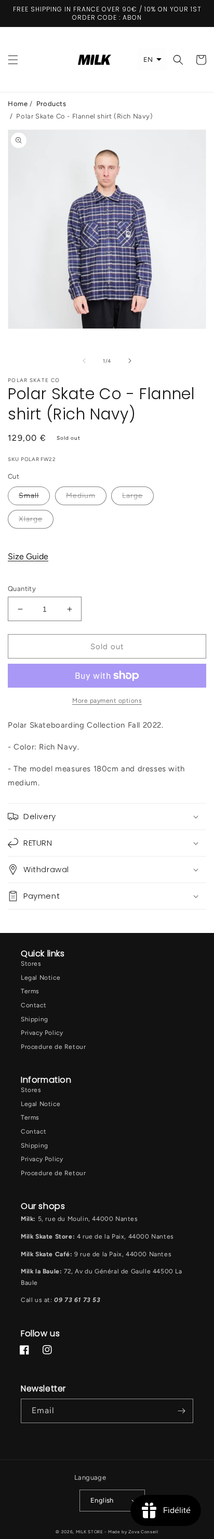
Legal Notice (40, 977)
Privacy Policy (42, 1032)
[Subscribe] (181, 1411)
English (102, 1500)
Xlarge (31, 519)
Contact (33, 1005)
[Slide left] (84, 360)
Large (132, 495)
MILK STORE (90, 1531)
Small (29, 495)
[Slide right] (129, 360)
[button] (13, 59)
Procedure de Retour (53, 1046)
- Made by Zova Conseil (131, 1531)
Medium (81, 495)
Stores (31, 963)
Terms (30, 991)
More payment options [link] (107, 700)
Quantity (22, 589)
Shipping (34, 1019)
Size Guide (28, 556)
